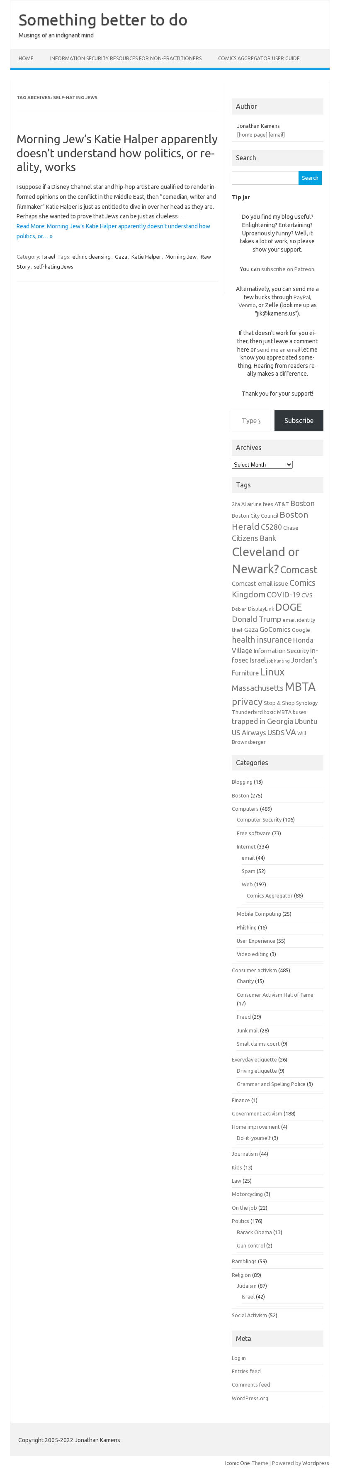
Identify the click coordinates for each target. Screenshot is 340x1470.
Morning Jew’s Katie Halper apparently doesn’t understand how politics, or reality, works (117, 152)
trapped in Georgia (262, 721)
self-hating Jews (53, 266)
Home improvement (256, 1127)
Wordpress (315, 1463)
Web (247, 884)
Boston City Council (255, 516)
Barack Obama (254, 1232)
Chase (291, 527)
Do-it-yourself (254, 1138)
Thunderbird (247, 712)
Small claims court (258, 1044)
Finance (241, 1100)
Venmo (247, 305)
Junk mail (248, 1030)
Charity (245, 981)
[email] (277, 134)
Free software (254, 833)
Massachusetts (258, 688)
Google (301, 629)
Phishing (247, 927)
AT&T (281, 504)
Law (236, 1181)
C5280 (271, 527)
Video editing (253, 954)
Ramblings (244, 1261)
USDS (275, 732)
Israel (48, 256)
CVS (307, 595)
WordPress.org (250, 1398)
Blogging (242, 782)
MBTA (300, 686)
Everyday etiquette (254, 1059)
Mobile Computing (259, 914)
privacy (247, 701)
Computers (245, 809)
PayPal (302, 297)
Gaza (121, 256)
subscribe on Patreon (287, 269)
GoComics (275, 629)
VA (291, 732)
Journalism (245, 1154)
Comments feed (251, 1384)
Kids (237, 1167)
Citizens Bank (254, 538)
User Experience (256, 941)
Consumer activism (254, 970)
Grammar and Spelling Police (271, 1084)
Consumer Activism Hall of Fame (275, 995)
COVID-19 (283, 594)
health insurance (262, 639)
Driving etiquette (257, 1071)
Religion (241, 1275)
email (248, 858)
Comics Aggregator (270, 895)
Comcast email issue (260, 583)
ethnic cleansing (92, 256)
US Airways (249, 732)
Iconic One (237, 1463)
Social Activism (249, 1315)
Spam (248, 871)
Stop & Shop (279, 703)
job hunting (278, 660)
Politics (240, 1221)
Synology (307, 703)
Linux (272, 672)
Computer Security (259, 819)
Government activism (257, 1113)
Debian (239, 609)
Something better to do (103, 19)
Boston (302, 503)
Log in (239, 1358)
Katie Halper (146, 256)
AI (243, 504)
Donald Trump (257, 619)
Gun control (251, 1245)
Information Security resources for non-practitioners (126, 58)
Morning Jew (181, 256)
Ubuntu (305, 721)
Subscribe (298, 420)
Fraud (244, 1017)
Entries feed (246, 1371)
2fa (236, 504)
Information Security (281, 650)
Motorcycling (247, 1194)
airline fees (260, 504)
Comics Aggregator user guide (259, 58)
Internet (246, 846)
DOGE (288, 607)
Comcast (299, 569)
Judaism (247, 1286)
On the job (244, 1208)
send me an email (278, 349)
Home (26, 58)
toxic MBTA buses (285, 712)
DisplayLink (261, 608)
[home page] (252, 134)
